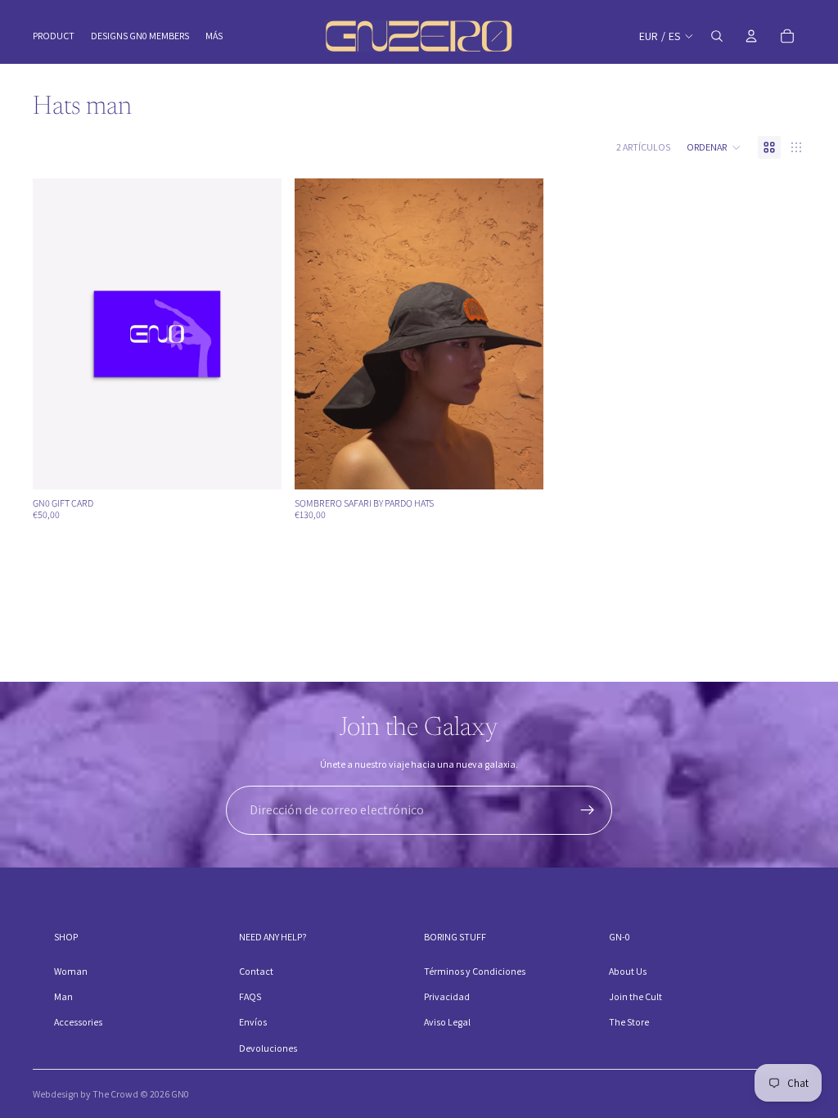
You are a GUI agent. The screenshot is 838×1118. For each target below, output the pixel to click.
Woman (71, 971)
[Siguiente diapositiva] (518, 334)
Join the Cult (635, 996)
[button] (714, 147)
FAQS (250, 996)
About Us (628, 971)
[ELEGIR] (256, 464)
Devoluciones (268, 1048)
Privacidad (447, 996)
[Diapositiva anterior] (319, 334)
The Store (629, 1022)
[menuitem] (214, 36)
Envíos (253, 1022)
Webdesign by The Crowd (85, 1094)
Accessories (78, 1022)
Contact (256, 971)
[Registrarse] (587, 810)
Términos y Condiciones (474, 971)
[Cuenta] (751, 36)
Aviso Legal (447, 1022)
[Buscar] (717, 36)
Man (63, 996)
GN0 (180, 1094)
